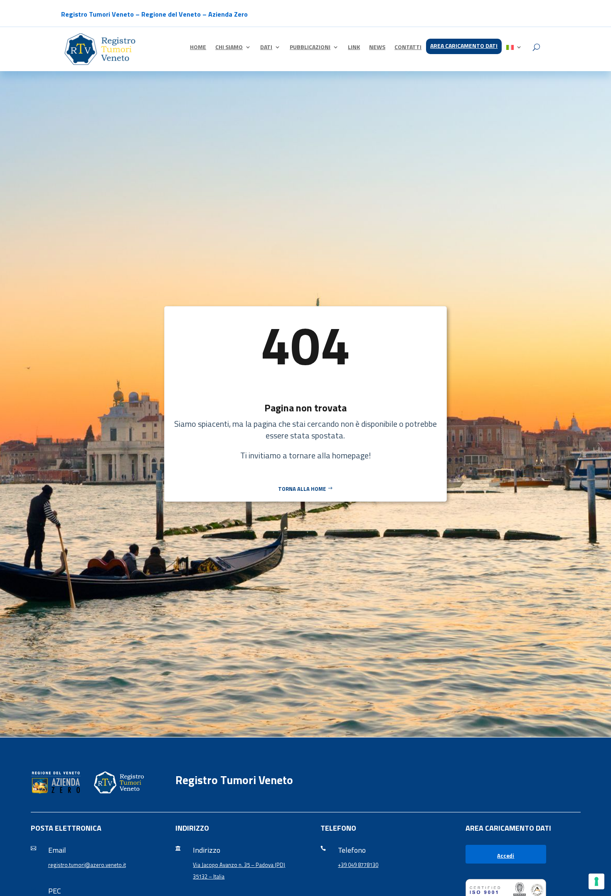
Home (198, 47)
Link (354, 47)
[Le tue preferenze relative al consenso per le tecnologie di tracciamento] (596, 881)
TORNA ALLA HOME (302, 489)
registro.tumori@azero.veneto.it (87, 865)
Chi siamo (229, 47)
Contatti (407, 47)
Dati (266, 47)
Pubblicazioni (310, 47)
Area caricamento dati (464, 46)
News (377, 47)
